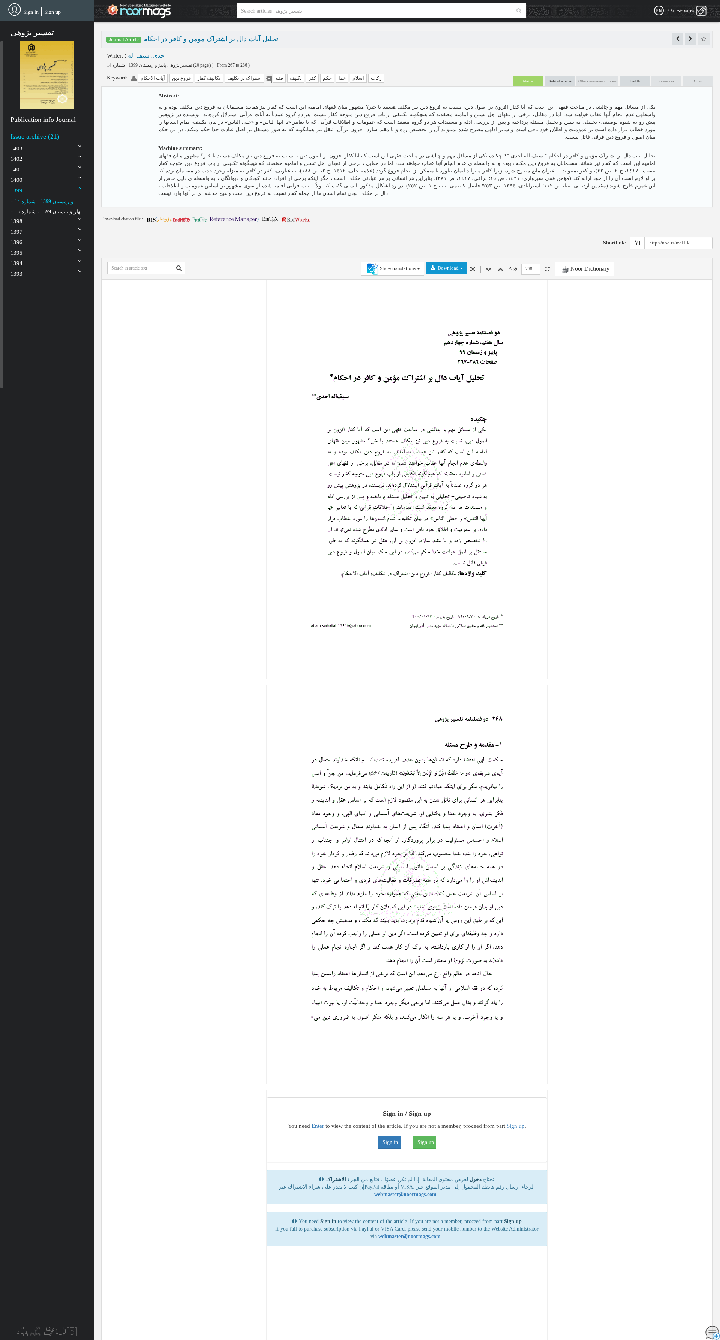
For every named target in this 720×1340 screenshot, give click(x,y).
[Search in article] (179, 268)
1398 (16, 221)
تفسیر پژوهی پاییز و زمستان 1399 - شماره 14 (150, 65)
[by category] (22, 1333)
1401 (16, 169)
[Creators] (48, 1333)
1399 (16, 190)
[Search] (519, 10)
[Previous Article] (677, 39)
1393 (16, 274)
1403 (16, 148)
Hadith (635, 81)
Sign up (52, 12)
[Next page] (488, 269)
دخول (476, 1179)
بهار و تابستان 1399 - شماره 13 (48, 211)
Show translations (398, 268)
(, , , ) (207, 219)
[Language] (659, 11)
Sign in (31, 12)
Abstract (528, 81)
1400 (16, 180)
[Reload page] (547, 269)
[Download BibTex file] (270, 219)
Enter (318, 1126)
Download (448, 268)
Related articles (560, 81)
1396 (16, 242)
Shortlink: (615, 243)
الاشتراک (336, 1179)
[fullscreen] (472, 269)
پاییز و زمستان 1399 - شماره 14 (48, 201)
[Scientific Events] (72, 1333)
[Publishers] (61, 1333)
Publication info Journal (43, 119)
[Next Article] (690, 39)
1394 (16, 263)
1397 (16, 232)
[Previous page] (500, 269)
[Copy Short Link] (637, 243)
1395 (16, 253)
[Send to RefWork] (296, 219)
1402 (16, 159)
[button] (47, 75)
